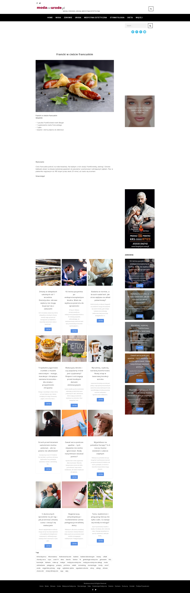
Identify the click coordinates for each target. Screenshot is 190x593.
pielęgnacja (50, 565)
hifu (110, 559)
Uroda (78, 18)
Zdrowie (68, 18)
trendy (100, 565)
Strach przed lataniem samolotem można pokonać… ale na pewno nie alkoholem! (48, 446)
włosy (92, 568)
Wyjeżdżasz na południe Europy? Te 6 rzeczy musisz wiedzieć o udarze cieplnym (100, 448)
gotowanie (103, 559)
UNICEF (106, 565)
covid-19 (56, 559)
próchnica (67, 565)
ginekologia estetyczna (90, 559)
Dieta (130, 18)
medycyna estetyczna (74, 562)
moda (106, 562)
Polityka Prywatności (142, 586)
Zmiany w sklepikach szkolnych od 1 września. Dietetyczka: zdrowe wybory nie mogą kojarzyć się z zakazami (48, 300)
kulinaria (47, 562)
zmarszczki (40, 571)
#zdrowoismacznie (65, 557)
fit (80, 559)
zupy (61, 571)
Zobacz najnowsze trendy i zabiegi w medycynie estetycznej (139, 110)
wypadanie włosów (82, 568)
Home (50, 18)
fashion (75, 559)
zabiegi (98, 568)
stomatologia (92, 565)
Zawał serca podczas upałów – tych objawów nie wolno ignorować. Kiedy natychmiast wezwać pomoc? (74, 449)
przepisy (59, 565)
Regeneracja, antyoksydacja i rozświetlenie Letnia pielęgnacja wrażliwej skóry (74, 520)
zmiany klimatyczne (52, 571)
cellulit (105, 557)
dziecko (68, 559)
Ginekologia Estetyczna (99, 586)
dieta (62, 559)
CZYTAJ (48, 329)
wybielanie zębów (68, 568)
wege (58, 568)
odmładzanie (41, 565)
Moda (58, 18)
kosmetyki (40, 562)
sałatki (74, 565)
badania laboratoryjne (87, 557)
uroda (38, 568)
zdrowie (105, 568)
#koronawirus (52, 557)
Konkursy (125, 586)
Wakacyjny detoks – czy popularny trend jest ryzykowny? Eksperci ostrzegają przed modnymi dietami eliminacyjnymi (74, 376)
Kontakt (132, 586)
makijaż (62, 562)
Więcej (139, 18)
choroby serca (41, 559)
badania (75, 557)
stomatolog (82, 565)
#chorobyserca (41, 557)
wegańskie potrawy (48, 568)
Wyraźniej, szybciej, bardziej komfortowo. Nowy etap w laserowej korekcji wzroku (100, 373)
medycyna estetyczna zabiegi (92, 562)
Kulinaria (117, 586)
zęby (66, 571)
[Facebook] (37, 3)
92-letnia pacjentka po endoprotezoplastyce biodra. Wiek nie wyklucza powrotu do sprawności (74, 298)
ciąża (49, 559)
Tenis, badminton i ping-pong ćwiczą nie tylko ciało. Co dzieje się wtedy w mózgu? (100, 518)
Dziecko (110, 586)
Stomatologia (117, 18)
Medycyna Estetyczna (95, 18)
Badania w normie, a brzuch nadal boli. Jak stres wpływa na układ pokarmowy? (100, 295)
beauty (99, 557)
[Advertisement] (75, 37)
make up (55, 562)
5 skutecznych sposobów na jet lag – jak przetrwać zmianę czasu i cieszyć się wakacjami (48, 520)
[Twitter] (40, 3)
